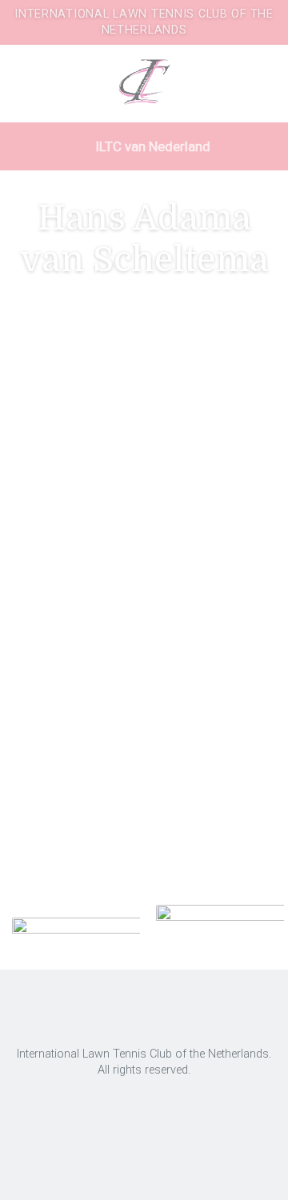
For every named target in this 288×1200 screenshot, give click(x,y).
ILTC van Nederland (151, 146)
